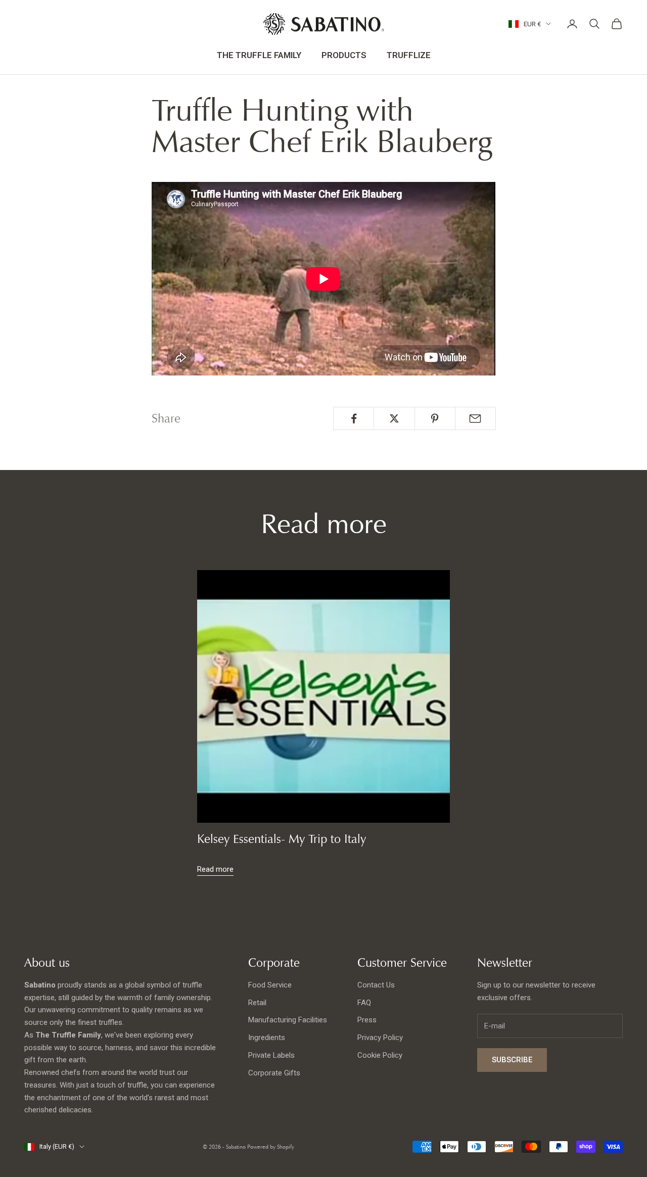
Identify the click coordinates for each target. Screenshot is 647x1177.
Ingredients (266, 1037)
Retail (257, 1002)
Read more (215, 869)
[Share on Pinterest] (435, 418)
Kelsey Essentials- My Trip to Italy (281, 838)
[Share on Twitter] (394, 418)
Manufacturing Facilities (287, 1019)
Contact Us (376, 985)
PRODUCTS (343, 55)
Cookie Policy (379, 1055)
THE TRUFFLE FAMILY (259, 55)
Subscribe (512, 1059)
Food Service (270, 985)
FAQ (364, 1002)
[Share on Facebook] (354, 418)
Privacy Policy (380, 1037)
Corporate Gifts (274, 1072)
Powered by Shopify (270, 1146)
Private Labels (271, 1055)
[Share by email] (475, 418)
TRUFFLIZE (409, 55)
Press (367, 1019)
